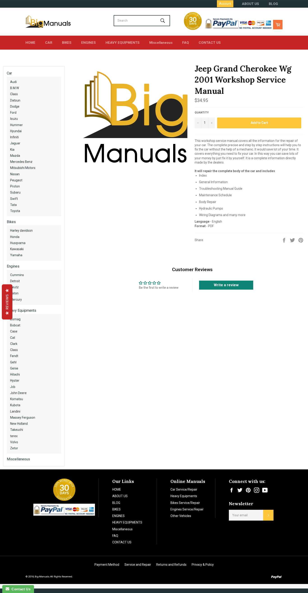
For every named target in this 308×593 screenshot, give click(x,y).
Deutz (14, 287)
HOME (30, 43)
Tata (13, 205)
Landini (15, 411)
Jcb (12, 387)
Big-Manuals (42, 576)
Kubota (15, 405)
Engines (13, 266)
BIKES (66, 43)
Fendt (14, 356)
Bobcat (15, 325)
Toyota (15, 211)
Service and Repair (137, 564)
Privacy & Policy (203, 564)
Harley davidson (21, 230)
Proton (15, 186)
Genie (14, 368)
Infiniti (14, 137)
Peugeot (16, 180)
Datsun (15, 100)
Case (13, 331)
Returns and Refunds (171, 564)
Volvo (14, 442)
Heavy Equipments (21, 310)
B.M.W (14, 88)
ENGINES (88, 43)
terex (14, 436)
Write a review (226, 285)
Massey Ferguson (22, 417)
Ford (13, 112)
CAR (48, 43)
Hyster (14, 380)
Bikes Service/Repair (185, 503)
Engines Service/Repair (187, 509)
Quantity (202, 112)
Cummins (17, 275)
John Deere (18, 393)
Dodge (14, 106)
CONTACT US (210, 43)
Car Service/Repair (183, 489)
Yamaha (16, 255)
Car (9, 73)
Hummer (16, 125)
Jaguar (15, 143)
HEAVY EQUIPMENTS (123, 43)
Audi (13, 82)
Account (225, 3)
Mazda (15, 155)
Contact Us (19, 589)
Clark (13, 344)
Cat (12, 337)
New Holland (19, 423)
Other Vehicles (180, 516)
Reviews (7, 301)
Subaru (15, 192)
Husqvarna (17, 243)
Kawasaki (17, 249)
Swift (14, 199)
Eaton (14, 293)
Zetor (14, 448)
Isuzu (14, 118)
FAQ (185, 43)
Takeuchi (16, 429)
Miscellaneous (160, 43)
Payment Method (106, 564)
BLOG (273, 4)
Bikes (11, 222)
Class (14, 94)
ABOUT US (250, 4)
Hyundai (16, 131)
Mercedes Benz (21, 162)
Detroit (15, 281)
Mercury (16, 299)
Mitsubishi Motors (22, 168)
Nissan (15, 174)
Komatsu (16, 399)
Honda (14, 237)
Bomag (15, 319)
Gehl (13, 362)
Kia (12, 149)
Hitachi (15, 374)
